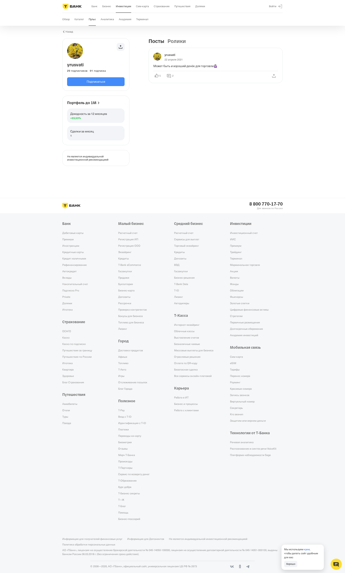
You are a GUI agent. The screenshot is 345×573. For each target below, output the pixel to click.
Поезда (66, 423)
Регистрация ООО (129, 245)
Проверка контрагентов (132, 309)
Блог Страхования (73, 382)
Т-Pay (121, 410)
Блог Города (125, 388)
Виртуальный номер (242, 401)
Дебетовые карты (72, 233)
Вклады (66, 277)
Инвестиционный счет (244, 233)
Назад (69, 31)
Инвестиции (240, 223)
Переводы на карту (129, 436)
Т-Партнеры (125, 468)
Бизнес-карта (126, 290)
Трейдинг (236, 252)
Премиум (68, 239)
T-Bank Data (181, 284)
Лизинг (122, 329)
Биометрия (125, 442)
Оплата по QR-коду (185, 363)
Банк (66, 223)
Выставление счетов (186, 337)
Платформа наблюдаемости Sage (250, 455)
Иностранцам (70, 245)
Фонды (234, 284)
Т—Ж (121, 499)
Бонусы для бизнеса (130, 316)
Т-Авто (122, 369)
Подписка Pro (70, 290)
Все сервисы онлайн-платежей (193, 376)
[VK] (232, 567)
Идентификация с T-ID (132, 423)
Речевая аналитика (242, 442)
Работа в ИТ (181, 397)
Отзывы (123, 448)
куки (307, 549)
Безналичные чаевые (187, 344)
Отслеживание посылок (132, 382)
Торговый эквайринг (186, 245)
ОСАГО (66, 331)
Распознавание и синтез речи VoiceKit (253, 448)
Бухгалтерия (125, 284)
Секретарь (236, 408)
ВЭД (176, 265)
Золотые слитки (239, 303)
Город (123, 341)
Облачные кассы (184, 331)
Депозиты (124, 297)
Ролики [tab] (177, 41)
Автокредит (69, 271)
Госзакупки (125, 271)
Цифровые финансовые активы (249, 309)
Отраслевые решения (187, 356)
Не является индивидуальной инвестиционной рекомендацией (208, 539)
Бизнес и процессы (186, 404)
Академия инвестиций (244, 335)
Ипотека (67, 309)
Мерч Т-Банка (126, 455)
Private (66, 297)
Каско (65, 337)
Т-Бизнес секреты (129, 493)
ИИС (233, 239)
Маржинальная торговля (245, 265)
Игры (121, 376)
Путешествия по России (77, 356)
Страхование (73, 322)
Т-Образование (127, 480)
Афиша (122, 356)
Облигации (237, 290)
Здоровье (68, 376)
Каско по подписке (74, 344)
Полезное (126, 401)
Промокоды (125, 461)
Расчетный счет (128, 233)
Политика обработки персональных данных (88, 544)
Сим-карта (236, 356)
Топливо (123, 363)
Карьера (181, 388)
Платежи (123, 429)
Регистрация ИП (128, 239)
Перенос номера (240, 376)
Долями (67, 303)
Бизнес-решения (184, 277)
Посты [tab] (156, 41)
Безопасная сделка (186, 369)
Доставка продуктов (130, 350)
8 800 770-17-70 (266, 204)
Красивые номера (241, 388)
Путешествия (73, 394)
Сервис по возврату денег (134, 474)
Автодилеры (181, 303)
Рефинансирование (74, 265)
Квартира (68, 369)
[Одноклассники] (240, 567)
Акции (234, 271)
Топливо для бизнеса (131, 322)
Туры (65, 416)
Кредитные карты (73, 252)
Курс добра (124, 487)
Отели (66, 410)
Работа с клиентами (186, 410)
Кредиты (123, 258)
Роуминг (235, 382)
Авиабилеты (69, 404)
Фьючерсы (236, 297)
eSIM (233, 363)
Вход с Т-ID (124, 416)
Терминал (236, 258)
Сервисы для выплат (186, 239)
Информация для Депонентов (145, 539)
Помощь (123, 512)
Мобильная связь (245, 347)
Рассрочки (124, 303)
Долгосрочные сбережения (246, 329)
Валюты (234, 277)
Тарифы (235, 369)
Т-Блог (122, 506)
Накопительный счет (75, 284)
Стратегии (236, 316)
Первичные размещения (245, 322)
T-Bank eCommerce (129, 265)
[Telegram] (248, 567)
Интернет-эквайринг (186, 325)
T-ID (176, 290)
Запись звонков (239, 395)
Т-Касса (181, 315)
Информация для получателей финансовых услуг (92, 539)
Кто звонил (236, 414)
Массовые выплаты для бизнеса (193, 350)
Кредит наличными (74, 258)
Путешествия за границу (77, 350)
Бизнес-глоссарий (129, 519)
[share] (274, 76)
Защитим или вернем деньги (248, 420)
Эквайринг (124, 252)
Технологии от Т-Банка (250, 433)
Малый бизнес (131, 223)
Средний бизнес (188, 223)
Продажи (123, 277)
